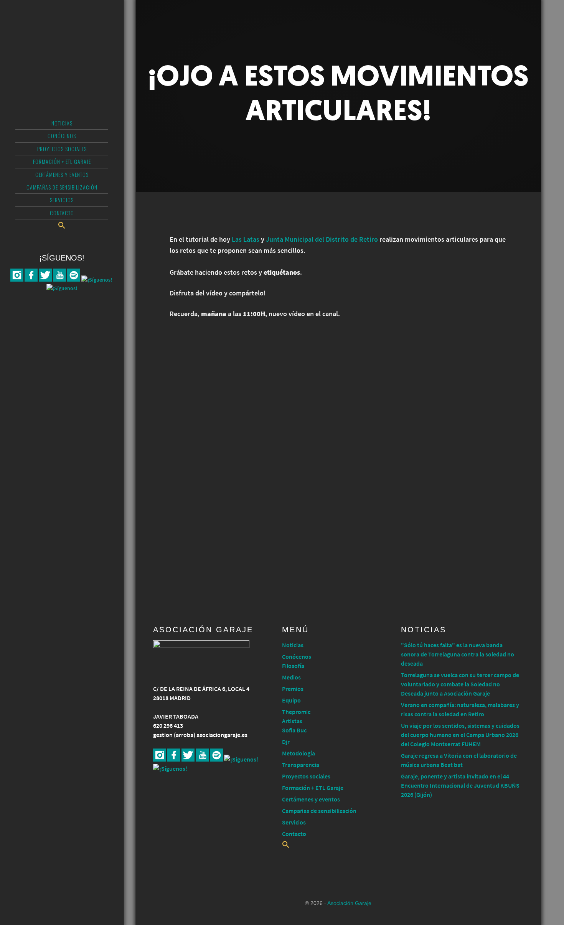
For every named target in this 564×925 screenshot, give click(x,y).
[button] (61, 225)
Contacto (294, 834)
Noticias (292, 645)
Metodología (298, 753)
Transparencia (300, 764)
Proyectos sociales (306, 776)
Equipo (291, 700)
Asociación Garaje (61, 36)
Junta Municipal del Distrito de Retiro (322, 239)
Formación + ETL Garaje (312, 787)
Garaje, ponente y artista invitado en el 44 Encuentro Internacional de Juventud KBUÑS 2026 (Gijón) (460, 785)
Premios (292, 689)
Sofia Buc (294, 730)
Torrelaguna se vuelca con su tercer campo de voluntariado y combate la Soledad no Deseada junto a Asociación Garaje (460, 684)
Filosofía (293, 665)
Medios (291, 677)
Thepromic (296, 712)
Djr (286, 741)
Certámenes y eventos (311, 799)
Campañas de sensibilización (319, 811)
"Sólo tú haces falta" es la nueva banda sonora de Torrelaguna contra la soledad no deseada (457, 654)
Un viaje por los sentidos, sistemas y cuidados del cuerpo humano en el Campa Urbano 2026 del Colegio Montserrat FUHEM (460, 735)
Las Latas (245, 239)
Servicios (294, 822)
